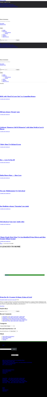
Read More (2, 306)
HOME (3, 30)
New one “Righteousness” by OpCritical (8, 5)
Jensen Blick (4, 316)
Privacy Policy (5, 338)
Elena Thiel (4, 320)
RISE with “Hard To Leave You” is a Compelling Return (17, 96)
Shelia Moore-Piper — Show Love (7, 4)
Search (1, 347)
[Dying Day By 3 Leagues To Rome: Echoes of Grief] (20, 272)
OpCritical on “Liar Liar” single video (12, 221)
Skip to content (3, 0)
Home (1, 243)
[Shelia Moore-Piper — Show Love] (7, 172)
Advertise (4, 339)
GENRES (4, 35)
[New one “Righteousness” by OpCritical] (7, 188)
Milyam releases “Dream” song (10, 112)
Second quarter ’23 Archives (5, 355)
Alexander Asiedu (3, 299)
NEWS (3, 34)
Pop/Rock (7, 274)
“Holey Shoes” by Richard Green (10, 144)
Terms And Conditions (6, 337)
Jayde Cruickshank (6, 319)
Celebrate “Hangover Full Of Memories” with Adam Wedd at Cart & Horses (17, 362)
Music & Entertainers (4, 19)
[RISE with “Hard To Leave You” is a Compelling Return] (7, 93)
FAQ (3, 345)
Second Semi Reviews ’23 (5, 331)
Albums (6, 33)
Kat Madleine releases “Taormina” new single (9, 6)
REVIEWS (4, 31)
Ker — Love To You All (4, 3)
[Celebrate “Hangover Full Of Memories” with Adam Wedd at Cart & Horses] (7, 124)
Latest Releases (8, 32)
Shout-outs (4, 390)
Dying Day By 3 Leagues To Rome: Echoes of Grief (16, 297)
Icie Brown (4, 317)
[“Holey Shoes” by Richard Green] (7, 141)
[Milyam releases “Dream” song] (7, 109)
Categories (2, 326)
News (3, 388)
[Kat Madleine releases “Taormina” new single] (7, 203)
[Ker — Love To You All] (7, 157)
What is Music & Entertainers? (8, 336)
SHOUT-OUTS (5, 36)
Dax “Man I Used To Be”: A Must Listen (17, 316)
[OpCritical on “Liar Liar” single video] (7, 219)
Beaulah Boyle (5, 318)
